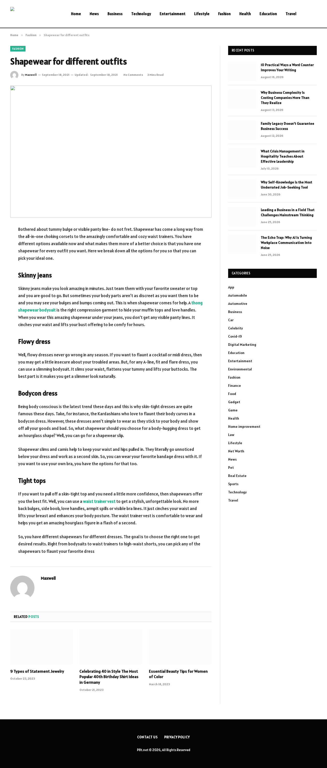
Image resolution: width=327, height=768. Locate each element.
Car (230, 320)
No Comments (133, 75)
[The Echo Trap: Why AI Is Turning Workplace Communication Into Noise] (242, 244)
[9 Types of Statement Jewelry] (41, 647)
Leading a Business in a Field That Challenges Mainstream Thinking (287, 212)
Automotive (237, 303)
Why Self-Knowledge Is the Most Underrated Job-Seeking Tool (286, 185)
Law (231, 434)
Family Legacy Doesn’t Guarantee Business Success (287, 126)
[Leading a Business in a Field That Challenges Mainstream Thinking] (242, 216)
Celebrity (235, 328)
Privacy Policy (177, 737)
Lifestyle (201, 13)
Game (233, 410)
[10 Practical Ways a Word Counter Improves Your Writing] (242, 71)
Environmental (240, 369)
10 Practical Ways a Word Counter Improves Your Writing (287, 67)
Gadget (234, 402)
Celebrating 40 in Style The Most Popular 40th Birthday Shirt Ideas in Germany (108, 677)
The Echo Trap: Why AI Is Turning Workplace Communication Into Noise (286, 242)
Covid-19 (235, 336)
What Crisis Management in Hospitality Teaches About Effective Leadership (283, 156)
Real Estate (237, 475)
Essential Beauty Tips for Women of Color (178, 674)
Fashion (224, 13)
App (231, 287)
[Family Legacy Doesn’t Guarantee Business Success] (242, 130)
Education (268, 13)
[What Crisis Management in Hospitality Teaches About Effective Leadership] (242, 158)
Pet (231, 467)
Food (232, 393)
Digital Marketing (242, 344)
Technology (141, 13)
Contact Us (147, 737)
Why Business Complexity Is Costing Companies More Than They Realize (285, 97)
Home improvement (244, 426)
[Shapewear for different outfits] (111, 151)
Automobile (237, 295)
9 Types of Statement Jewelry (37, 671)
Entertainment (172, 13)
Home (76, 13)
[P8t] (34, 14)
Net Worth (236, 451)
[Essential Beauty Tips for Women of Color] (180, 647)
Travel (291, 13)
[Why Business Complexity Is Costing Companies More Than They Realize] (242, 99)
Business (115, 13)
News (94, 13)
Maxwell (31, 75)
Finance (234, 385)
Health (245, 13)
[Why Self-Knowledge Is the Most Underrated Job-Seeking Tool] (242, 189)
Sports (233, 484)
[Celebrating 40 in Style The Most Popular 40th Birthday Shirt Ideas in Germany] (110, 647)
